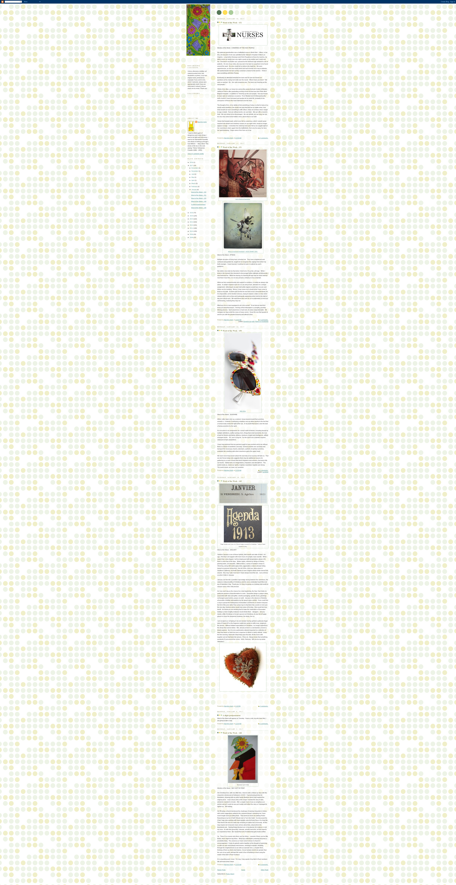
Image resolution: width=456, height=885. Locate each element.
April (193, 180)
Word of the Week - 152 (232, 22)
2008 (191, 237)
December (195, 168)
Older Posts (264, 870)
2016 (191, 213)
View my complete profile (196, 154)
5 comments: (264, 864)
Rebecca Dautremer (261, 321)
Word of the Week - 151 (232, 147)
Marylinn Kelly (197, 6)
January (194, 190)
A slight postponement (231, 715)
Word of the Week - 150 (232, 330)
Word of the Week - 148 (232, 733)
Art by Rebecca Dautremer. (242, 199)
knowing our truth (249, 321)
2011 (191, 228)
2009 (191, 234)
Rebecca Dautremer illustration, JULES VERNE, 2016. (243, 251)
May (193, 177)
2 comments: (264, 320)
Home (243, 870)
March (193, 183)
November (195, 171)
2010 (191, 231)
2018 (191, 162)
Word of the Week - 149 (232, 481)
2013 (191, 222)
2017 (191, 165)
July (192, 174)
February (194, 186)
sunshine (265, 472)
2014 (191, 219)
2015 (191, 216)
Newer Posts (221, 870)
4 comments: (264, 138)
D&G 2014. (243, 411)
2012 (191, 225)
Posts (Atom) (230, 874)
